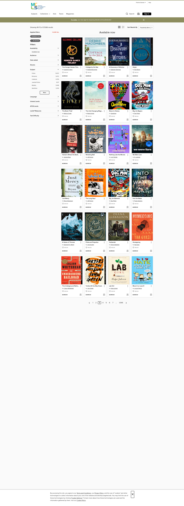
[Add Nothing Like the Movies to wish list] (127, 163)
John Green (90, 288)
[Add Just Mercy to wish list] (80, 207)
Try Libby (74, 20)
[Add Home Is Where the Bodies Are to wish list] (80, 163)
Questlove (113, 113)
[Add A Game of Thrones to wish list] (80, 251)
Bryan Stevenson (68, 201)
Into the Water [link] (137, 198)
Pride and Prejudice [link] (92, 242)
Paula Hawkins (138, 201)
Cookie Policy (81, 500)
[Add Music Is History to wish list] (127, 120)
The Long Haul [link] (90, 198)
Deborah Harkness (116, 69)
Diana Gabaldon (115, 245)
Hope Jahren (114, 288)
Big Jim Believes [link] (114, 198)
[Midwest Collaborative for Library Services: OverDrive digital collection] (38, 7)
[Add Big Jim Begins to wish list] (151, 120)
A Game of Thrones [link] (68, 242)
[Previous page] (89, 303)
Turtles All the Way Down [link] (94, 286)
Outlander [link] (112, 242)
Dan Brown (137, 69)
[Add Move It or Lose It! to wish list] (151, 295)
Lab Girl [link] (111, 286)
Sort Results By (132, 27)
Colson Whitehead (69, 288)
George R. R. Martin (69, 245)
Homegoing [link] (136, 242)
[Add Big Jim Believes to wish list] (127, 207)
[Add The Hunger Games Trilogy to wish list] (80, 76)
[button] (141, 2)
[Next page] (126, 303)
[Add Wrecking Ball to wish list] (104, 163)
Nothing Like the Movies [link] (117, 155)
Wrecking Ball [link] (90, 155)
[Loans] (138, 14)
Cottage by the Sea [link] (92, 67)
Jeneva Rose (67, 157)
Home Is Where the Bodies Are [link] (71, 155)
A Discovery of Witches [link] (116, 67)
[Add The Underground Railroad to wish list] (80, 295)
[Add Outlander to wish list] (127, 251)
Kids (54, 14)
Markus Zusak (67, 113)
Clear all (55, 32)
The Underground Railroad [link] (71, 286)
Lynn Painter (114, 157)
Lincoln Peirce (138, 288)
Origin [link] (135, 67)
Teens (61, 14)
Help (149, 2)
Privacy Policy (99, 493)
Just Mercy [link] (65, 198)
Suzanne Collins (68, 69)
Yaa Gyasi (136, 245)
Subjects (34, 14)
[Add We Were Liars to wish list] (151, 163)
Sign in (146, 14)
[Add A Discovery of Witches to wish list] (127, 76)
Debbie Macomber (92, 69)
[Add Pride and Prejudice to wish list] (104, 251)
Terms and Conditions (84, 493)
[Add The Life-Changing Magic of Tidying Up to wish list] (104, 120)
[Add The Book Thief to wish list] (80, 120)
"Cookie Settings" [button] (77, 498)
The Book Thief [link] (67, 111)
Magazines (70, 14)
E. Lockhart (137, 157)
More (44, 92)
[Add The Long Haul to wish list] (104, 207)
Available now (36, 52)
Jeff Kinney (90, 157)
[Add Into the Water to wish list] (151, 207)
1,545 (121, 303)
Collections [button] (44, 14)
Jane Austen (90, 245)
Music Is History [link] (114, 111)
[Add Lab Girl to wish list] (127, 295)
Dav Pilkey (137, 113)
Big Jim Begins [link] (137, 111)
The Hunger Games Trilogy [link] (71, 67)
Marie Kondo (90, 113)
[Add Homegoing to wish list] (151, 251)
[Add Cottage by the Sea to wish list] (104, 76)
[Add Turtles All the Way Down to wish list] (104, 295)
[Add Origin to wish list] (151, 76)
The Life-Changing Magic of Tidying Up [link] (94, 111)
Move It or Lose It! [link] (138, 286)
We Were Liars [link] (137, 155)
